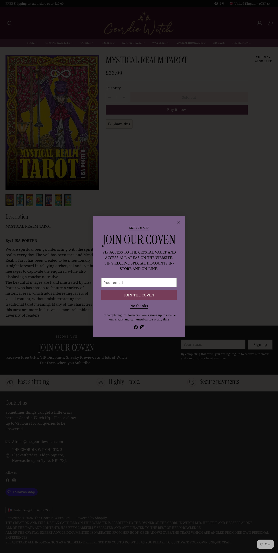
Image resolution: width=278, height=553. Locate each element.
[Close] (178, 222)
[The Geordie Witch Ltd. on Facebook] (135, 328)
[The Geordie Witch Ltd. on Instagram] (142, 328)
